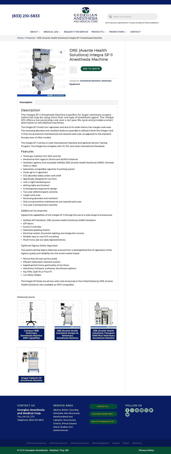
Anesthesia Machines (90, 81)
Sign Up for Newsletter (103, 421)
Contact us (133, 23)
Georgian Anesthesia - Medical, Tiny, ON (46, 450)
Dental (126, 443)
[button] (61, 52)
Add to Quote (91, 69)
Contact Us (103, 406)
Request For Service (76, 32)
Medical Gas (51, 32)
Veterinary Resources (36, 443)
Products (98, 32)
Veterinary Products (79, 443)
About (34, 32)
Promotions (116, 32)
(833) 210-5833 (26, 16)
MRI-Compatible (65, 285)
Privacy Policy (146, 450)
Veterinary (137, 443)
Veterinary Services (58, 443)
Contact (135, 32)
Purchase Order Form (103, 414)
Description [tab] (26, 102)
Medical (116, 443)
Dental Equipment (100, 443)
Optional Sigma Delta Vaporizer (39, 245)
